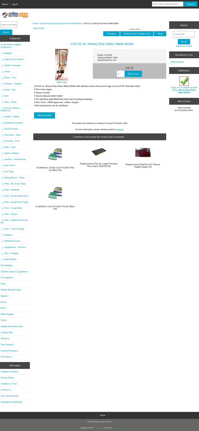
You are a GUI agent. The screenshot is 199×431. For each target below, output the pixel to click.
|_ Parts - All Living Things (13, 183)
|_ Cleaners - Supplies (11, 83)
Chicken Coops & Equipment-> (15, 271)
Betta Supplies (7, 314)
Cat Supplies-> (7, 277)
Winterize (5, 338)
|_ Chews (5, 71)
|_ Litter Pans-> (8, 165)
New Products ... (8, 344)
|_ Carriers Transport (10, 65)
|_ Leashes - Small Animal (13, 159)
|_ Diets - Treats (8, 102)
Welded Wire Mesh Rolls (12, 326)
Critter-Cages (98, 428)
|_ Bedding (6, 53)
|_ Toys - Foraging (9, 253)
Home (5, 4)
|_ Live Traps (7, 171)
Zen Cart (116, 428)
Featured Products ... (10, 351)
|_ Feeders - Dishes (10, 116)
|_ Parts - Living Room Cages (14, 202)
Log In (15, 4)
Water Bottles (75, 23)
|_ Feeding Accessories (12, 123)
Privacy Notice (7, 377)
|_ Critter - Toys (8, 90)
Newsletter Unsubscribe (11, 402)
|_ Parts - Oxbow (9, 214)
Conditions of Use (9, 384)
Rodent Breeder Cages (11, 290)
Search (183, 25)
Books (4, 302)
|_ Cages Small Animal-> (12, 59)
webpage (119, 129)
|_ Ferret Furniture (9, 129)
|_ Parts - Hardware (10, 190)
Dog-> (3, 284)
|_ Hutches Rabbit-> (10, 153)
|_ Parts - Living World (11, 208)
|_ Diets (5, 96)
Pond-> (4, 320)
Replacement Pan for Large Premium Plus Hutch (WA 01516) (99, 164)
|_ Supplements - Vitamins (13, 247)
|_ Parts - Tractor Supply (12, 229)
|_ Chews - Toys (8, 77)
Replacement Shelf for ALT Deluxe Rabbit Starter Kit (142, 165)
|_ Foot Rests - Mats (11, 135)
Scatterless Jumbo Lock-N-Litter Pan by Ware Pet (55, 168)
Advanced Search (184, 46)
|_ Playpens (7, 235)
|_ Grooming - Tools (10, 141)
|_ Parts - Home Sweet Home (14, 196)
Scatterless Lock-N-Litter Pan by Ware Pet (55, 207)
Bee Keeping (6, 265)
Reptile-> (5, 296)
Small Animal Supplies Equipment (54, 23)
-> (11, 45)
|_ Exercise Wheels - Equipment (11, 109)
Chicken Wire (7, 332)
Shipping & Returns (9, 371)
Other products (177, 62)
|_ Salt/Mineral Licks (10, 241)
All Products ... (7, 357)
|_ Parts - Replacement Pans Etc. (14, 221)
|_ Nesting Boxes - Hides (12, 177)
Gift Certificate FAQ (10, 396)
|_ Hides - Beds (8, 147)
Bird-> (3, 308)
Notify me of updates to (184, 90)
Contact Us (6, 390)
